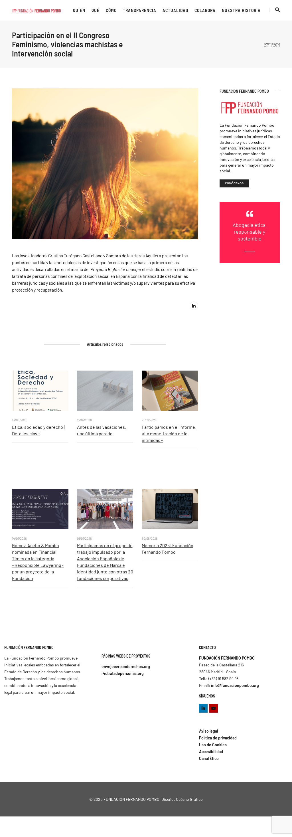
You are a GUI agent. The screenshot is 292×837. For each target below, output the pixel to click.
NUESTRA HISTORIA (241, 10)
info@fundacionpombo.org (235, 685)
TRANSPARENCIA (139, 10)
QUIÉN (79, 10)
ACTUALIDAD (175, 10)
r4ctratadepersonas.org (123, 673)
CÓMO (111, 10)
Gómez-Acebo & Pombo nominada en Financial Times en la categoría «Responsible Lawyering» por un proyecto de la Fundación (38, 562)
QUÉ (96, 10)
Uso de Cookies (213, 744)
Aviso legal (208, 731)
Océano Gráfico (189, 799)
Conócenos (234, 183)
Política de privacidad (218, 737)
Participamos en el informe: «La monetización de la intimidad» (169, 433)
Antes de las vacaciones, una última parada (101, 430)
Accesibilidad (211, 751)
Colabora (205, 10)
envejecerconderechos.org (126, 666)
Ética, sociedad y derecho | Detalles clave (38, 430)
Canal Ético (209, 758)
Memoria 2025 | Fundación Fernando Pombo (167, 549)
